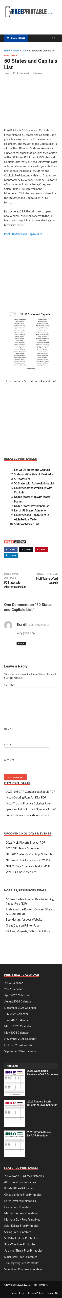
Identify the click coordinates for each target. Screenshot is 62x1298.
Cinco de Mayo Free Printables (22, 1194)
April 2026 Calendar (16, 995)
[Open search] (53, 38)
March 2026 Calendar (17, 1026)
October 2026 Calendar (19, 1045)
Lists (14, 55)
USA (23, 542)
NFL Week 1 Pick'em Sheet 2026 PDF (28, 860)
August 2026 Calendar (18, 1001)
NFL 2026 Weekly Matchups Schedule (29, 854)
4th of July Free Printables (20, 1182)
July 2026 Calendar (16, 1014)
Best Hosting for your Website (24, 919)
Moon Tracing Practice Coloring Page (28, 803)
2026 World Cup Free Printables (24, 1176)
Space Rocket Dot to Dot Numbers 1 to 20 (31, 809)
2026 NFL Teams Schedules (22, 848)
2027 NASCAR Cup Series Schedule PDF (30, 791)
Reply (21, 643)
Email (8, 744)
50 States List (22, 479)
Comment (11, 684)
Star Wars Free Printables (19, 1244)
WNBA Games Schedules (21, 872)
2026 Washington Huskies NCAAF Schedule (42, 1072)
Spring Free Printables (17, 1232)
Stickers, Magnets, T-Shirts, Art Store (28, 931)
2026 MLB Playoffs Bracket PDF (25, 842)
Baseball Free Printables (19, 1188)
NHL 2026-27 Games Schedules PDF (28, 866)
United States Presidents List (31, 506)
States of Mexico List (26, 524)
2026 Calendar (13, 983)
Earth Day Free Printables (20, 1200)
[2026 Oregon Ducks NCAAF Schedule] (14, 1132)
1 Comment (36, 73)
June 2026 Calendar (16, 1020)
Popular (12, 1065)
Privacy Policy (35, 1293)
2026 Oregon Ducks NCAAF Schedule (39, 1134)
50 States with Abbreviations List (34, 483)
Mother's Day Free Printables (22, 1219)
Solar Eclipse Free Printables (21, 1225)
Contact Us (52, 1293)
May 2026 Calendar (16, 1032)
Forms (7, 55)
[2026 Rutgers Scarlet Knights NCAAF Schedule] (14, 1102)
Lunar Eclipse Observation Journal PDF (29, 815)
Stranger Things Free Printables (23, 1250)
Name (8, 729)
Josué (26, 73)
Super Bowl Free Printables (20, 1257)
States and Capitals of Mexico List (34, 474)
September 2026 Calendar (20, 1051)
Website (9, 760)
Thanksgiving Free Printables (21, 1263)
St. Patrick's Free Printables (21, 1238)
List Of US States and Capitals (32, 469)
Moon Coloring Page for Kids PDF (26, 797)
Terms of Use (17, 1293)
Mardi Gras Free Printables (20, 1213)
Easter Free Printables (17, 1207)
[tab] (12, 1066)
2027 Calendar (13, 989)
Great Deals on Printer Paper (23, 925)
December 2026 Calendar (20, 1007)
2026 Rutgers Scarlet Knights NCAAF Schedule (42, 1103)
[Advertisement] (32, 103)
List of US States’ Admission (30, 510)
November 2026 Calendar (20, 1038)
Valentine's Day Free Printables (23, 1269)
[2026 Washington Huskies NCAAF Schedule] (14, 1071)
